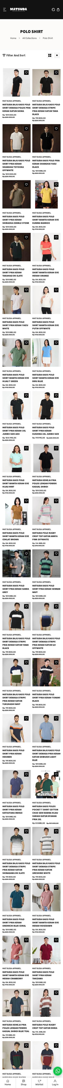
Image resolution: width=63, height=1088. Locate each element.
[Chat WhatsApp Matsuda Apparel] (57, 1071)
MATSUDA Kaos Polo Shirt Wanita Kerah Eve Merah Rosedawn (45, 923)
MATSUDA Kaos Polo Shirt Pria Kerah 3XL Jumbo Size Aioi (14, 431)
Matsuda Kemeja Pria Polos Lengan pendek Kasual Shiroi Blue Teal (15, 1028)
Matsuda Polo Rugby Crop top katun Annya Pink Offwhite (45, 536)
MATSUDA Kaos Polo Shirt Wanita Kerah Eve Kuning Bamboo (45, 220)
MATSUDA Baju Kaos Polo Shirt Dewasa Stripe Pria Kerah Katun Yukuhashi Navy (16, 699)
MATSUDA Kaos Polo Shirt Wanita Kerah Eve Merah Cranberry (15, 975)
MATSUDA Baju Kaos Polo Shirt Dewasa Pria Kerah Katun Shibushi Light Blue (46, 755)
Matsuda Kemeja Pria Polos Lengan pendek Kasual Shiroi (44, 483)
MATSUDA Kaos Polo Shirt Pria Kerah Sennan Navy (46, 589)
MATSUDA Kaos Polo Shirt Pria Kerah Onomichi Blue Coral (14, 923)
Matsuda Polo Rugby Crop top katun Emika (44, 1026)
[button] (4, 9)
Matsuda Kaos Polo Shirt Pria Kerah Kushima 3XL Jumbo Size (45, 431)
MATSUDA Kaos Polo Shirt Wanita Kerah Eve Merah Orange (45, 272)
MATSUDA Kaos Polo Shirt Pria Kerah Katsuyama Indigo (13, 810)
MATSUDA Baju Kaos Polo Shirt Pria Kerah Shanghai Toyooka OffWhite (16, 165)
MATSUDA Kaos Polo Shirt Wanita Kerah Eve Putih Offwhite (45, 325)
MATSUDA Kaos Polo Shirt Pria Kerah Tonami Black (46, 698)
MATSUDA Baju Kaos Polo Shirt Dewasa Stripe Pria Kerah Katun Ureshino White (46, 868)
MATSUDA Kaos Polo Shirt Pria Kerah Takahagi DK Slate (13, 272)
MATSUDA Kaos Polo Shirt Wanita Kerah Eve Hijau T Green (15, 378)
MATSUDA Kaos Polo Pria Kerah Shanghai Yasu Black (46, 164)
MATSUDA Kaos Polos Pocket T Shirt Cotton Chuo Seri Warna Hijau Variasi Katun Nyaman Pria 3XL (45, 813)
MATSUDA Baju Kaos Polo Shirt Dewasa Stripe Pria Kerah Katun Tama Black (46, 109)
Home (13, 38)
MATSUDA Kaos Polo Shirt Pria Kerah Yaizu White (15, 325)
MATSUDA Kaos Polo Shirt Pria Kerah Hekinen (13, 754)
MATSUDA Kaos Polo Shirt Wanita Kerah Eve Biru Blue (45, 378)
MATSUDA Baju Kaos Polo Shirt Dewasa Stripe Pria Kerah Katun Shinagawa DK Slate (16, 868)
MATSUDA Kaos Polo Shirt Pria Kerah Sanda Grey (15, 589)
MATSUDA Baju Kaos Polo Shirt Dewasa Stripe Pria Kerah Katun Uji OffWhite (46, 643)
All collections (29, 38)
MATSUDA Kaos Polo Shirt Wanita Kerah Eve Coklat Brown (15, 536)
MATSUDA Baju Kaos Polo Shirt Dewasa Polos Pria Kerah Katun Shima (16, 108)
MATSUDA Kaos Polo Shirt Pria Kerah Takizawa (43, 975)
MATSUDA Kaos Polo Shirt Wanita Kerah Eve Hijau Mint (15, 483)
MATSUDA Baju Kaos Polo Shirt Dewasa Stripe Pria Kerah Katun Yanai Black (16, 643)
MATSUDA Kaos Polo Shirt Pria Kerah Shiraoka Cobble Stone (15, 220)
